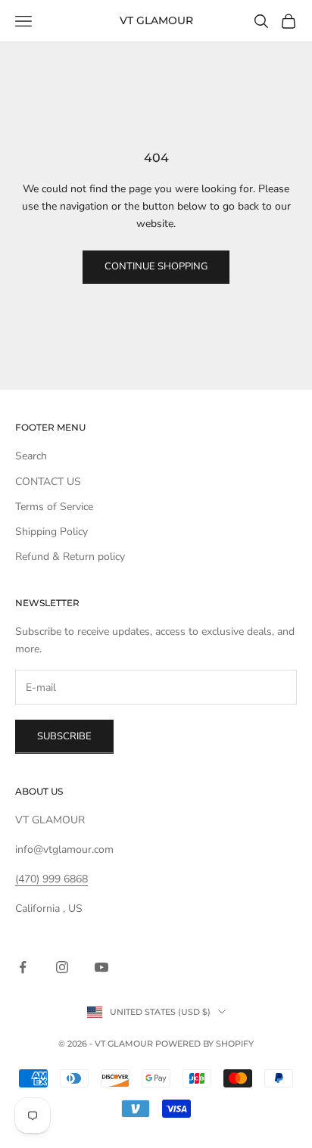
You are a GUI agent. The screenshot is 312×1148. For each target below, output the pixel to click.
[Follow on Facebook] (22, 967)
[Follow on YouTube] (101, 967)
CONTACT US (48, 481)
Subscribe (64, 736)
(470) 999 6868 (51, 879)
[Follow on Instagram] (62, 967)
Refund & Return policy (70, 556)
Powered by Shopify (204, 1043)
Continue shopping (156, 266)
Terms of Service (54, 506)
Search (31, 456)
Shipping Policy (51, 531)
